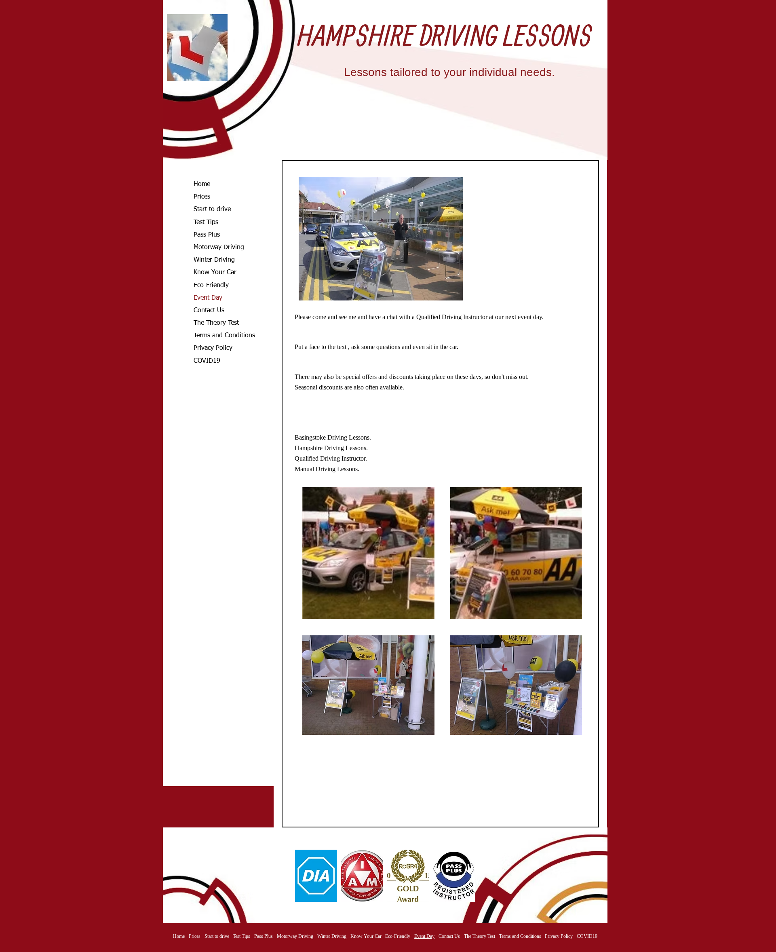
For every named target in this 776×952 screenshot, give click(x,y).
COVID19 (207, 361)
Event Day (208, 298)
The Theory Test (216, 323)
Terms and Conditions (224, 335)
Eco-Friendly (211, 285)
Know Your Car (215, 272)
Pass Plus (207, 235)
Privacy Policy (213, 348)
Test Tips (206, 222)
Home (202, 184)
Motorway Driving (219, 247)
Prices (202, 197)
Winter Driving (214, 260)
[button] (316, 876)
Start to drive (212, 209)
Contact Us (209, 310)
